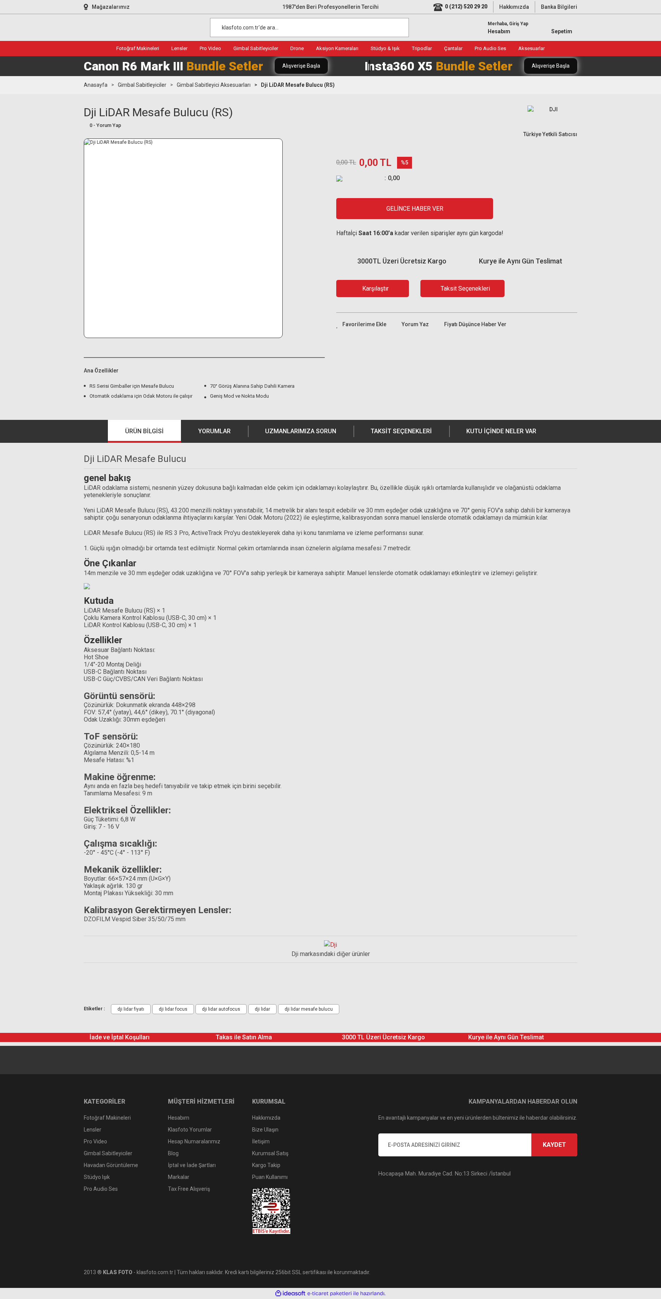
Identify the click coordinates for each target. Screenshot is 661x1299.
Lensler (92, 1130)
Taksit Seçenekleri (401, 431)
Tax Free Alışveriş (189, 1189)
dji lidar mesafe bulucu (309, 1009)
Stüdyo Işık (97, 1177)
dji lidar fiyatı (130, 1009)
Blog (173, 1153)
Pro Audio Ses (101, 1189)
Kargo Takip (266, 1165)
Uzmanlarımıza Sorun (300, 431)
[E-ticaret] (329, 1293)
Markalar (178, 1177)
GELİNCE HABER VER (414, 208)
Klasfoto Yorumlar (190, 1130)
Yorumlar (214, 431)
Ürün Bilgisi (144, 431)
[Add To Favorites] (361, 324)
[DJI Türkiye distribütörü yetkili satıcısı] (330, 944)
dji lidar (262, 1009)
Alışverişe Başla (301, 66)
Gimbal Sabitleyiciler (108, 1153)
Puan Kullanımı (270, 1177)
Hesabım (178, 1118)
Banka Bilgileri (559, 7)
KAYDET (554, 1144)
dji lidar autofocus (221, 1009)
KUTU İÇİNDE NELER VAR (501, 431)
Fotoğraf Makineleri (107, 1118)
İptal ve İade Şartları (192, 1165)
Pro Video (95, 1141)
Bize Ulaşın (265, 1130)
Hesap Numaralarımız (194, 1141)
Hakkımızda (514, 7)
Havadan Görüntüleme (111, 1165)
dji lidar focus (173, 1009)
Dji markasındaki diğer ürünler (330, 954)
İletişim (261, 1141)
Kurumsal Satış (270, 1153)
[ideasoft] (290, 1293)
